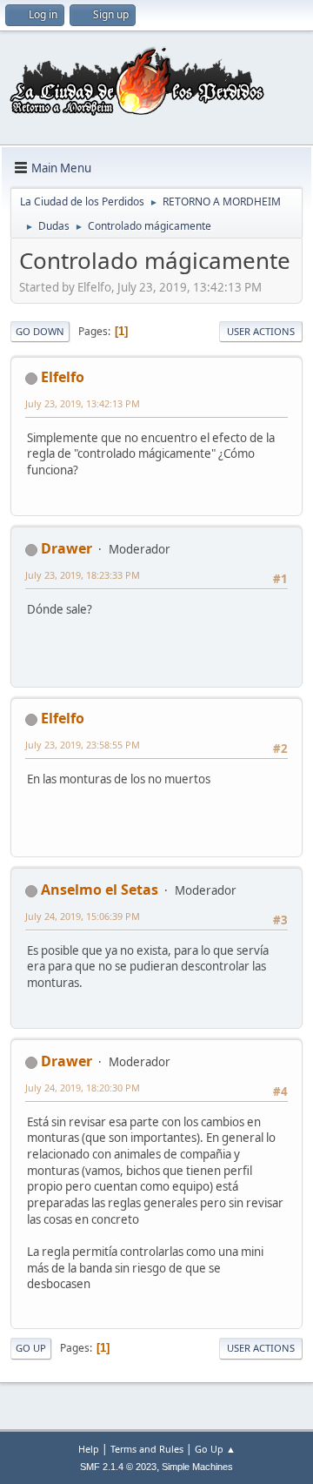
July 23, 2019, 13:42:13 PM (82, 403)
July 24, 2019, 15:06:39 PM (82, 916)
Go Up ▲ (215, 1448)
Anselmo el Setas (99, 889)
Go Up (31, 1347)
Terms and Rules (146, 1448)
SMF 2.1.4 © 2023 (118, 1466)
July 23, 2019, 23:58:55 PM (82, 744)
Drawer (66, 548)
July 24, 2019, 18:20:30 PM (82, 1087)
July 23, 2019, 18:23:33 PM (82, 574)
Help (88, 1448)
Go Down (40, 331)
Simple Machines (197, 1466)
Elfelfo (62, 376)
